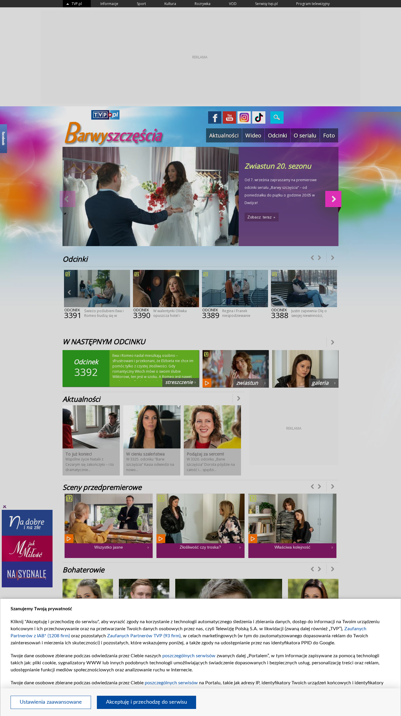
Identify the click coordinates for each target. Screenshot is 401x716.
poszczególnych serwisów (188, 655)
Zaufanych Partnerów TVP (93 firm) (144, 635)
